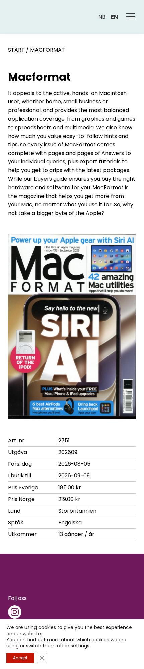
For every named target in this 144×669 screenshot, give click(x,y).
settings (80, 646)
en (114, 17)
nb (101, 17)
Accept (20, 658)
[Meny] (131, 17)
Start (16, 50)
